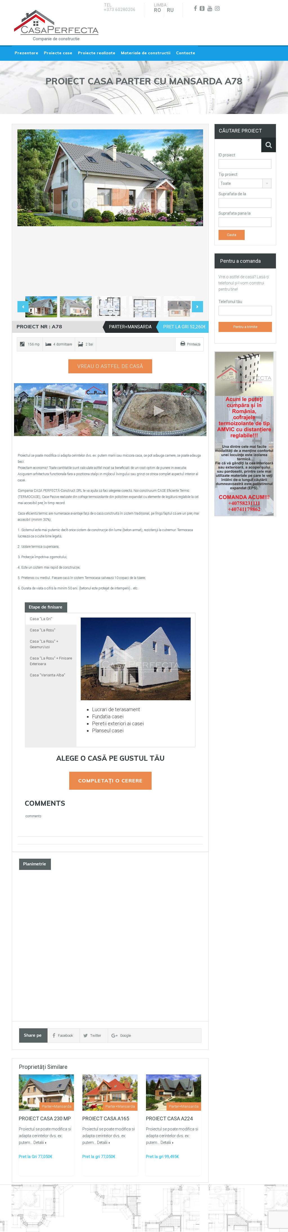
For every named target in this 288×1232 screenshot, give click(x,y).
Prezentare (26, 52)
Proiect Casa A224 (169, 1118)
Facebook (65, 1035)
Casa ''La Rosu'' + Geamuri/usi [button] (44, 644)
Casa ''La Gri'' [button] (41, 619)
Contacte (185, 52)
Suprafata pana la (235, 213)
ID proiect (227, 155)
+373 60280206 (120, 9)
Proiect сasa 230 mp (45, 1118)
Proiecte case (58, 52)
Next (192, 211)
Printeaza (194, 344)
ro (157, 10)
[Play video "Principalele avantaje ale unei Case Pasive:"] (159, 409)
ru (170, 10)
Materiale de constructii (145, 52)
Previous (27, 211)
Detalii (38, 1142)
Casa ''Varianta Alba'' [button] (47, 675)
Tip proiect (228, 174)
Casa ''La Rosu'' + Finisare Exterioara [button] (51, 661)
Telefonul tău (230, 301)
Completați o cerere (110, 780)
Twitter (95, 1035)
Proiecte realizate (96, 52)
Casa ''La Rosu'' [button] (42, 630)
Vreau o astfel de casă (110, 366)
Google (125, 1035)
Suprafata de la (232, 194)
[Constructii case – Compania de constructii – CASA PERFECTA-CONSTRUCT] (56, 22)
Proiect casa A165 (105, 1118)
